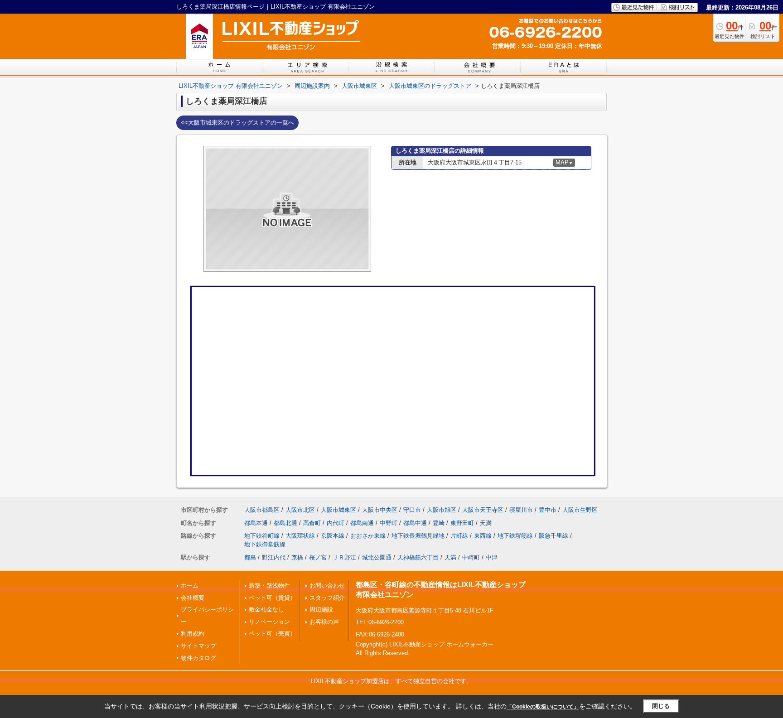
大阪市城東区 (338, 509)
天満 (486, 523)
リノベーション (269, 621)
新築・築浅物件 (269, 585)
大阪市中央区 (379, 509)
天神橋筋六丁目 (418, 557)
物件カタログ (198, 658)
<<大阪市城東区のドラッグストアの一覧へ (237, 122)
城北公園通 (377, 557)
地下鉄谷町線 (262, 535)
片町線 (459, 535)
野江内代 (273, 557)
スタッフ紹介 (327, 597)
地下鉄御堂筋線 (264, 544)
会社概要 (192, 597)
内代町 (335, 523)
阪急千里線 (553, 535)
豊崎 (439, 523)
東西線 (483, 535)
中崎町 (471, 557)
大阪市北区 (300, 509)
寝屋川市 (521, 509)
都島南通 (362, 523)
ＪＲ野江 (344, 557)
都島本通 (256, 523)
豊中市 (547, 509)
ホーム (189, 585)
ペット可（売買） (272, 633)
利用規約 (192, 633)
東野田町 (462, 523)
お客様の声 (324, 621)
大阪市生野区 (580, 509)
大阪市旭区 (441, 509)
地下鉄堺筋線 (515, 535)
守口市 (412, 509)
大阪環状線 (300, 535)
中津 (492, 557)
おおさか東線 (368, 535)
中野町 (388, 523)
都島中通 (415, 523)
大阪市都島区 (262, 509)
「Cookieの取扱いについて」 (543, 707)
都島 (250, 557)
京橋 (297, 557)
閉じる (661, 706)
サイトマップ (198, 645)
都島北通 (285, 523)
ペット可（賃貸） (272, 597)
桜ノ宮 (318, 557)
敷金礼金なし (266, 609)
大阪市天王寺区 (482, 509)
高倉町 (312, 523)
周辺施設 (321, 609)
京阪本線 (332, 535)
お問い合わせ (327, 585)
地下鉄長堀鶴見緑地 (418, 535)
